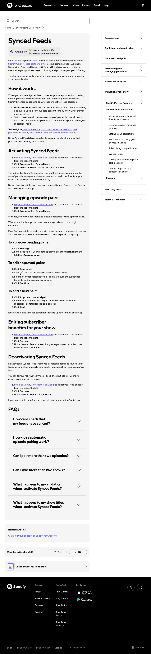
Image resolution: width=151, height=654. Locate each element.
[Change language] (143, 5)
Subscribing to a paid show (123, 148)
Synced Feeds (116, 153)
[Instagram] (140, 587)
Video (76, 5)
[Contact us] (85, 566)
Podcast (86, 5)
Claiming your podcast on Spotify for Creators (32, 535)
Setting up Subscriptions (121, 133)
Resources (64, 5)
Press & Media (42, 598)
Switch (97, 5)
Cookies (58, 647)
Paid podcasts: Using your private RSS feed (122, 141)
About (38, 591)
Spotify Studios (63, 605)
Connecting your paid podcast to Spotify (120, 170)
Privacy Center (24, 647)
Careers (39, 605)
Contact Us (40, 612)
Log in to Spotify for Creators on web (33, 157)
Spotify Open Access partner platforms (29, 63)
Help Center (61, 591)
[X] (130, 587)
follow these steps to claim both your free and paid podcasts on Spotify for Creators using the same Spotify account (42, 131)
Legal (10, 647)
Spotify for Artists (61, 613)
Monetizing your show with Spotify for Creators (123, 117)
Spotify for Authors (61, 623)
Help (106, 5)
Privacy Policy (43, 647)
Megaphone (61, 598)
